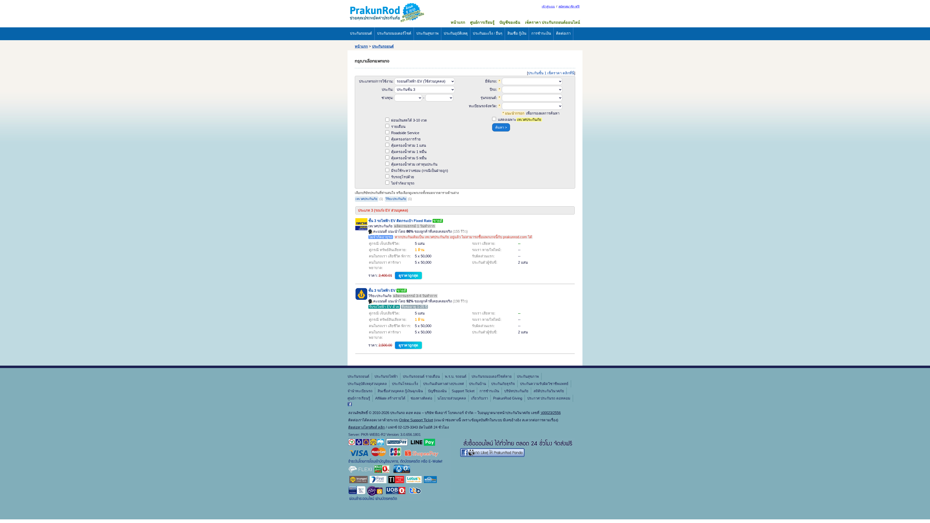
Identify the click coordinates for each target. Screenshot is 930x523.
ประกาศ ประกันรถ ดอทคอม (548, 398)
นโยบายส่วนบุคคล (451, 398)
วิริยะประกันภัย (396, 199)
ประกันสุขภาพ (427, 33)
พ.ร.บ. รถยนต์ (455, 376)
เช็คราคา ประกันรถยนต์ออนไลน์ (552, 22)
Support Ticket (463, 391)
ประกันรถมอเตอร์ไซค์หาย (492, 376)
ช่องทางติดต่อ (421, 398)
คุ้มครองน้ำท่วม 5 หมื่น (408, 158)
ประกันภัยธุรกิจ (503, 384)
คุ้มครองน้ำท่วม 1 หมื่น (408, 152)
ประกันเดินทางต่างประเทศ (443, 384)
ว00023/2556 (550, 413)
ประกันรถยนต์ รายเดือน (421, 376)
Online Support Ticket (416, 420)
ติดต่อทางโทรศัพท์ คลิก (366, 427)
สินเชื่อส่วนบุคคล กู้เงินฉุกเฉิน (400, 391)
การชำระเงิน (541, 33)
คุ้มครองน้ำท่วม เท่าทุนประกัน (414, 164)
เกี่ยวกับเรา (479, 398)
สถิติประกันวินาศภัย (549, 391)
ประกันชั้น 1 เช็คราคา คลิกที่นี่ (551, 73)
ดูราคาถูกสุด (408, 275)
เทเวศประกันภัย (366, 199)
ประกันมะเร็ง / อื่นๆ (487, 33)
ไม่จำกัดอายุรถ (402, 183)
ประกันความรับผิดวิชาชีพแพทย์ (544, 384)
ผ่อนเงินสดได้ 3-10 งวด (409, 120)
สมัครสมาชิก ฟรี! (569, 6)
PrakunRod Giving (507, 398)
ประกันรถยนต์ (361, 33)
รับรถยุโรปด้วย (402, 177)
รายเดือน (398, 127)
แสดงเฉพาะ (519, 120)
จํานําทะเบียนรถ (360, 391)
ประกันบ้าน (477, 384)
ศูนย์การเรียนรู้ (482, 22)
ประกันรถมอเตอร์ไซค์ (394, 33)
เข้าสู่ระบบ (548, 6)
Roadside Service (405, 133)
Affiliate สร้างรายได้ (390, 398)
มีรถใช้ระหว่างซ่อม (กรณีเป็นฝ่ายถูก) (419, 171)
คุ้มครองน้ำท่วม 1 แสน (408, 145)
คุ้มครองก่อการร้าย (406, 139)
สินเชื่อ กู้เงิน (516, 33)
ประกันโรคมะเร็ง (405, 384)
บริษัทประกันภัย (516, 391)
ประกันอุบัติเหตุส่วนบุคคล (367, 384)
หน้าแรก (458, 22)
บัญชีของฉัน (509, 22)
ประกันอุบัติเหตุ (456, 33)
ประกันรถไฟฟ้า (386, 376)
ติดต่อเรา (563, 33)
